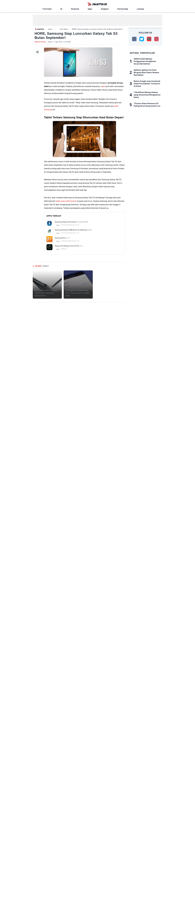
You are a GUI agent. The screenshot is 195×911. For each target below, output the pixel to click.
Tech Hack (47, 9)
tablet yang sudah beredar (66, 201)
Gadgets (105, 9)
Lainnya (140, 9)
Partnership (122, 9)
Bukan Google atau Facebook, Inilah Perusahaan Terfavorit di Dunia (147, 83)
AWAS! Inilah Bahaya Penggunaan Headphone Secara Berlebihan (145, 61)
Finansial (75, 9)
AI (61, 9)
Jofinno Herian (40, 42)
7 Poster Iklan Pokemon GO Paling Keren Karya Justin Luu (147, 104)
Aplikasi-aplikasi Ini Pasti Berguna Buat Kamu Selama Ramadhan (146, 72)
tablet (103, 86)
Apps (90, 9)
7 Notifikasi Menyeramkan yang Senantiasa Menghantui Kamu (147, 94)
